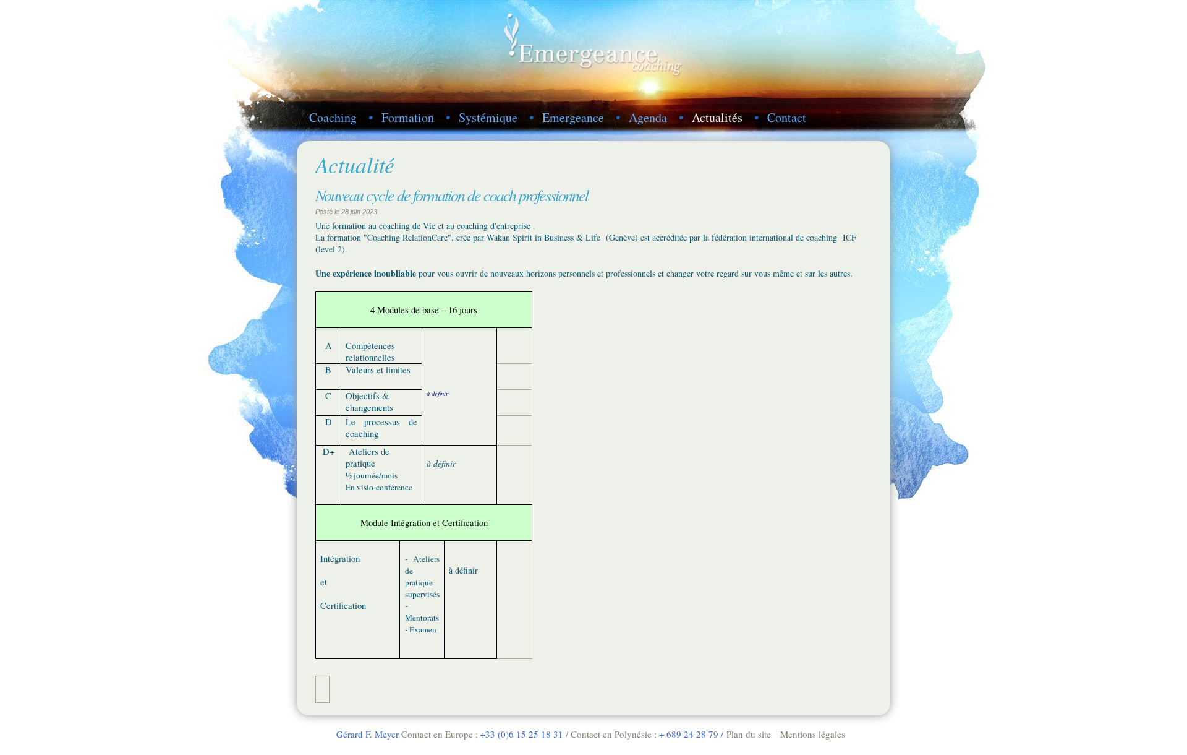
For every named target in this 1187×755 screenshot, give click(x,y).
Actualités (717, 117)
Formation (407, 117)
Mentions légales (812, 734)
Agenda (648, 117)
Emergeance (573, 117)
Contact (786, 117)
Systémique (488, 117)
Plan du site (748, 734)
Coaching (333, 117)
